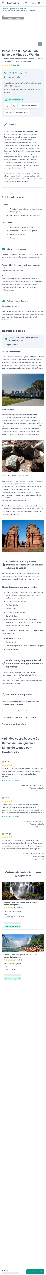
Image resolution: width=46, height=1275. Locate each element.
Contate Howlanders (29, 106)
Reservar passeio (35, 1272)
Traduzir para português (10, 780)
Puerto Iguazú (12, 73)
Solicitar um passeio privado (17, 112)
